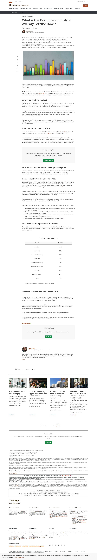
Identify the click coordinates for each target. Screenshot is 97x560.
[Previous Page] (42, 425)
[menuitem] (81, 2)
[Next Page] (57, 425)
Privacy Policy (20, 557)
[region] (48, 261)
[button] (94, 556)
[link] (24, 349)
